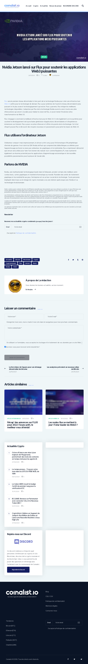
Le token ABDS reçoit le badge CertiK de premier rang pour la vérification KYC (24, 486)
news (35, 263)
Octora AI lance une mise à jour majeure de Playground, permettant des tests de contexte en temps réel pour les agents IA (25, 456)
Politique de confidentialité (55, 601)
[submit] (80, 227)
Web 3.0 (7, 104)
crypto (36, 259)
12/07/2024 (15, 506)
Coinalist (9, 659)
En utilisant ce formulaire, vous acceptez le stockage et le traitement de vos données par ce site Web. (44, 342)
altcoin (17, 259)
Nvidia (8, 267)
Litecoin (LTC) (11, 635)
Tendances (17, 419)
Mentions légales (51, 606)
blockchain (26, 259)
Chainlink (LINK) (11, 645)
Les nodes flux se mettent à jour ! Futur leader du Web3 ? (63, 423)
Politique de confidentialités (26, 233)
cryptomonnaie (11, 263)
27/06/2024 (16, 523)
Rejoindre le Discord (18, 569)
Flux (44, 57)
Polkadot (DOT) (11, 640)
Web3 (15, 267)
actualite (9, 259)
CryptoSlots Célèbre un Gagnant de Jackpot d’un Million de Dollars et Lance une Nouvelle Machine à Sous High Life (26, 516)
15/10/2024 (15, 491)
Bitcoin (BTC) (10, 625)
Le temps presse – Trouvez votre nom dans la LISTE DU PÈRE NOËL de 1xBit (25, 471)
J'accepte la (21, 233)
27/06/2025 (15, 462)
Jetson (27, 263)
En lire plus (29, 290)
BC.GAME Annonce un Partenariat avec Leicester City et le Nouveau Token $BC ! (25, 501)
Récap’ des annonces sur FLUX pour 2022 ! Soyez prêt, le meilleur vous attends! (22, 425)
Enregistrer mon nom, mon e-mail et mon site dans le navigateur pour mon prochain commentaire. (42, 322)
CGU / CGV (49, 596)
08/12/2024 (16, 476)
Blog (47, 591)
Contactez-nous (51, 610)
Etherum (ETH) (11, 630)
